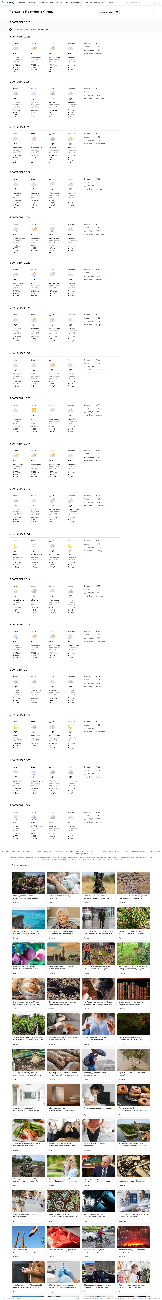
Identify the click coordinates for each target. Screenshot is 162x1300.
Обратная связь (131, 1298)
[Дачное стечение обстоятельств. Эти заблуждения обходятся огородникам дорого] (98, 959)
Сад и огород (154, 851)
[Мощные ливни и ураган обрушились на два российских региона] (98, 1242)
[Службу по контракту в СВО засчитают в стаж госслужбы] (28, 1171)
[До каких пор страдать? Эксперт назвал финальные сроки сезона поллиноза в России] (63, 1171)
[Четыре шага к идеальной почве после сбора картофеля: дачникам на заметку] (63, 994)
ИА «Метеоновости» (153, 1298)
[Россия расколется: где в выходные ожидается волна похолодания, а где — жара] (98, 888)
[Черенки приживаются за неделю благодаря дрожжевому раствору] (28, 1029)
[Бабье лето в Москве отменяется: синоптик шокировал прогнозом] (98, 923)
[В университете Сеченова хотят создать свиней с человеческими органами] (63, 1065)
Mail (3, 1298)
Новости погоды (138, 851)
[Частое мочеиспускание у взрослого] (98, 1136)
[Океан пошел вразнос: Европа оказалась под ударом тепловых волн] (28, 923)
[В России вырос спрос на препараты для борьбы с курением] (98, 1029)
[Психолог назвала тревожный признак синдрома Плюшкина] (133, 1171)
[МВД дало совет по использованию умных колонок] (63, 1100)
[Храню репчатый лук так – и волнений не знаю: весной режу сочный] (28, 1065)
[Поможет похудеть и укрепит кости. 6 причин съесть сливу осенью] (28, 959)
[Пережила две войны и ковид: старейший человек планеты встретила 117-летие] (63, 923)
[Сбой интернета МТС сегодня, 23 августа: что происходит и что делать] (28, 1277)
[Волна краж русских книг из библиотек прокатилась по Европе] (133, 994)
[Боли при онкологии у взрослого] (98, 1100)
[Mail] (3, 2)
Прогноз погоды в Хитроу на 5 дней (48, 851)
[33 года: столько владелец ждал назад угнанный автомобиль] (98, 1277)
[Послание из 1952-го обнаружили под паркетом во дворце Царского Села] (133, 888)
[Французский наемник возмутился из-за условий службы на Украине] (28, 888)
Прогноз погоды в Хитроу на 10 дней (113, 851)
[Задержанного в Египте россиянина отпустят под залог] (28, 1242)
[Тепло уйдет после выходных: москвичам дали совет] (98, 1065)
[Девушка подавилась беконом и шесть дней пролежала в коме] (28, 1100)
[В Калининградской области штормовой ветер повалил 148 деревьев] (133, 1136)
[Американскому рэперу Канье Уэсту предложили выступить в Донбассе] (133, 1242)
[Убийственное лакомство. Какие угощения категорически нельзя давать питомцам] (98, 994)
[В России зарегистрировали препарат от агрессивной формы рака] (63, 1277)
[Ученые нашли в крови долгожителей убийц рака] (98, 1206)
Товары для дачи (81, 854)
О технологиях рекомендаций (114, 1298)
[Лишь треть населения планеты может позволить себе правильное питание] (28, 1136)
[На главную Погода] (10, 2)
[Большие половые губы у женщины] (63, 888)
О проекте (78, 1298)
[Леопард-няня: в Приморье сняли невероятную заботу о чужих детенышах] (133, 959)
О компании (10, 1298)
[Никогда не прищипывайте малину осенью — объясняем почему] (133, 923)
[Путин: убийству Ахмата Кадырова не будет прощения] (98, 1171)
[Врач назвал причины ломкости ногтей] (133, 1065)
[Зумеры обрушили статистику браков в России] (28, 1206)
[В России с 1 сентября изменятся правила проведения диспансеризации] (133, 1206)
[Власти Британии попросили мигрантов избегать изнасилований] (63, 959)
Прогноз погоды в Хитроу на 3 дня (16, 851)
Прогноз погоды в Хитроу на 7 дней (80, 851)
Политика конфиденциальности (93, 1298)
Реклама (18, 1298)
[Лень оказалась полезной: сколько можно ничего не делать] (63, 1029)
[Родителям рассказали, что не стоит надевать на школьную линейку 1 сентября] (133, 1277)
